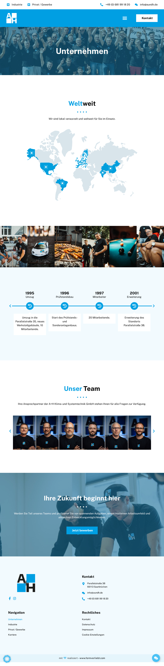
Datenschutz (88, 624)
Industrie (12, 624)
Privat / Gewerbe (16, 629)
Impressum (87, 629)
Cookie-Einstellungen (93, 634)
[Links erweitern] (156, 658)
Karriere (12, 634)
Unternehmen (15, 619)
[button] (124, 18)
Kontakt (86, 619)
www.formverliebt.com (92, 658)
